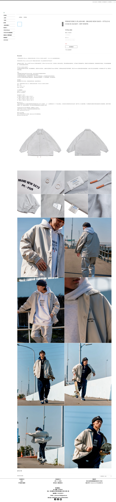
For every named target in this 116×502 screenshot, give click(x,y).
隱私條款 (50, 497)
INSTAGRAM (6, 40)
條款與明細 (54, 497)
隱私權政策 (5, 37)
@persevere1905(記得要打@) (97, 482)
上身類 (5, 17)
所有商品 (5, 15)
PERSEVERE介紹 (7, 30)
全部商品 (20, 17)
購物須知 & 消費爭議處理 (8, 35)
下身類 (5, 20)
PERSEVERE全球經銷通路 (8, 32)
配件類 (5, 22)
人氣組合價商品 (6, 25)
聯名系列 (5, 27)
